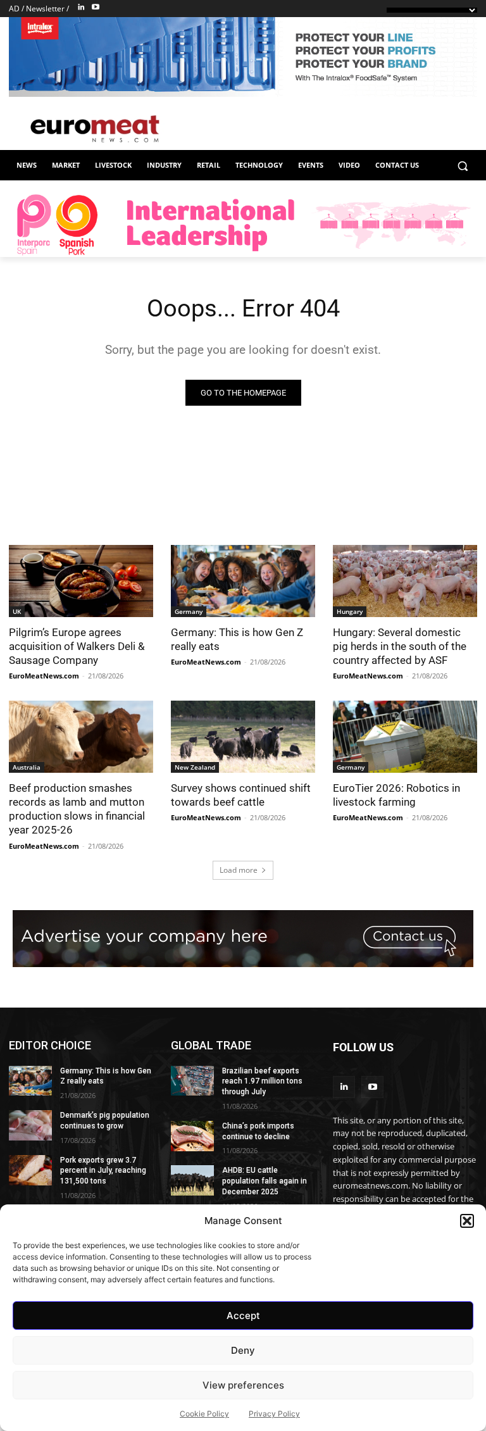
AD (14, 8)
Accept (243, 1315)
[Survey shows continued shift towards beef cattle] (243, 737)
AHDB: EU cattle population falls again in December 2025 (264, 1181)
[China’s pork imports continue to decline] (192, 1136)
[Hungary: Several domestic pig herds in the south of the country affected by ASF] (405, 581)
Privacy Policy (274, 1413)
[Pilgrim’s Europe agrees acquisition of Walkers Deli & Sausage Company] (81, 581)
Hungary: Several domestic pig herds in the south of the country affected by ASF (399, 646)
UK (17, 611)
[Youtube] (95, 7)
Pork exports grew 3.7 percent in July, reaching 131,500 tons (103, 1171)
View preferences (243, 1385)
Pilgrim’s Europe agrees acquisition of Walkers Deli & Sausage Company (77, 646)
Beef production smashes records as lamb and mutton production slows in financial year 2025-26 (77, 809)
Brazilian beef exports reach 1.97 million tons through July (262, 1081)
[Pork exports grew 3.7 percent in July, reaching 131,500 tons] (30, 1170)
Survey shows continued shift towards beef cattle (241, 795)
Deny (243, 1350)
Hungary (350, 611)
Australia (26, 767)
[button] (467, 1221)
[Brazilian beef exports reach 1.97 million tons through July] (192, 1081)
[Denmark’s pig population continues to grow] (30, 1125)
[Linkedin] (81, 7)
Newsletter (45, 8)
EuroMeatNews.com (44, 675)
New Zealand (195, 767)
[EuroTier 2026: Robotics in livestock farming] (405, 737)
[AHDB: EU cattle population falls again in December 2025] (192, 1180)
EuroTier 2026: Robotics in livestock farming (396, 795)
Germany (188, 611)
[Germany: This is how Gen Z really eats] (243, 581)
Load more (239, 870)
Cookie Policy (204, 1413)
